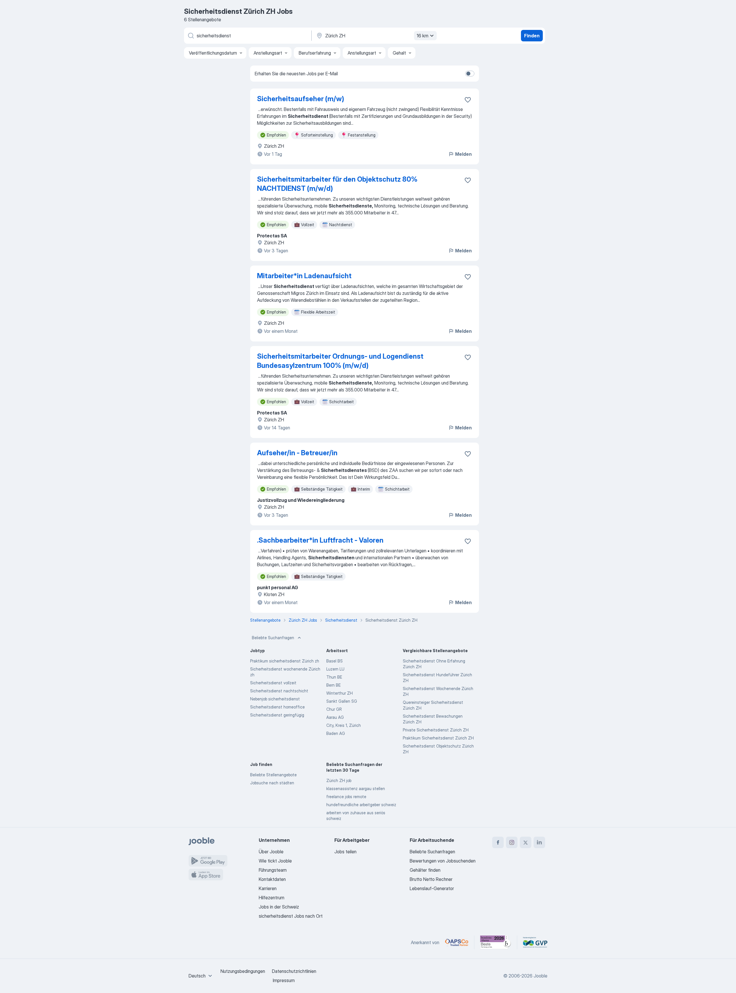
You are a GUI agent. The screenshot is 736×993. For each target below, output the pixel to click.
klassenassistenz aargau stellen (355, 788)
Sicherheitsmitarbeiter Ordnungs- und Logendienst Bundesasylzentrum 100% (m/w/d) (340, 361)
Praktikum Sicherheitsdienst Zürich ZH (438, 737)
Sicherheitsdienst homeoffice (277, 706)
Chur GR (334, 709)
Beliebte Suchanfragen (273, 637)
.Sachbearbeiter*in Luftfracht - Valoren (320, 540)
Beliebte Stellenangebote (273, 774)
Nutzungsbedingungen (243, 971)
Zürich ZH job (338, 780)
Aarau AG (335, 717)
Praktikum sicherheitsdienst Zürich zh (284, 660)
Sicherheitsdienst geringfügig (277, 714)
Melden (463, 154)
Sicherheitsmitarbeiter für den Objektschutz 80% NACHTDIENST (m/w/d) (337, 184)
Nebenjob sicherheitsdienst (275, 698)
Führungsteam (273, 870)
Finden (532, 36)
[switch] (469, 73)
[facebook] (498, 842)
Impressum (284, 980)
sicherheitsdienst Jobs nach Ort (291, 916)
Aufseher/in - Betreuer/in (297, 453)
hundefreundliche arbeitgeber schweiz (361, 804)
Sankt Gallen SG (341, 701)
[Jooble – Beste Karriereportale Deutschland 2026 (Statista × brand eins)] (495, 942)
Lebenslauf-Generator (432, 888)
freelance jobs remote (346, 796)
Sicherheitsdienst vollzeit (273, 682)
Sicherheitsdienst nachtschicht (279, 690)
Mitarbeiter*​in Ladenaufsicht (304, 276)
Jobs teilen (345, 851)
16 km (422, 36)
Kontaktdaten (272, 879)
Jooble (540, 976)
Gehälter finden (425, 870)
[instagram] (512, 842)
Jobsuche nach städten (272, 782)
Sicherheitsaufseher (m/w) (300, 99)
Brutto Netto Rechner (431, 879)
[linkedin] (539, 842)
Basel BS (334, 660)
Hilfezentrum (271, 897)
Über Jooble (271, 851)
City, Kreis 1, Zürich (343, 725)
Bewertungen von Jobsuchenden (443, 861)
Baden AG (335, 733)
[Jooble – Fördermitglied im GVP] (535, 942)
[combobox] (201, 976)
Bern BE (333, 685)
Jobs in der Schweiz (279, 907)
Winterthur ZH (339, 693)
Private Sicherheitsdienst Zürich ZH (436, 729)
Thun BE (334, 677)
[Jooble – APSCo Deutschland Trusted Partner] (456, 942)
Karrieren (268, 888)
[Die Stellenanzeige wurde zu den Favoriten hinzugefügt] (468, 100)
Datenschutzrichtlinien (294, 971)
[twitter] (525, 842)
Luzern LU (335, 669)
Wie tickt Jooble (275, 861)
